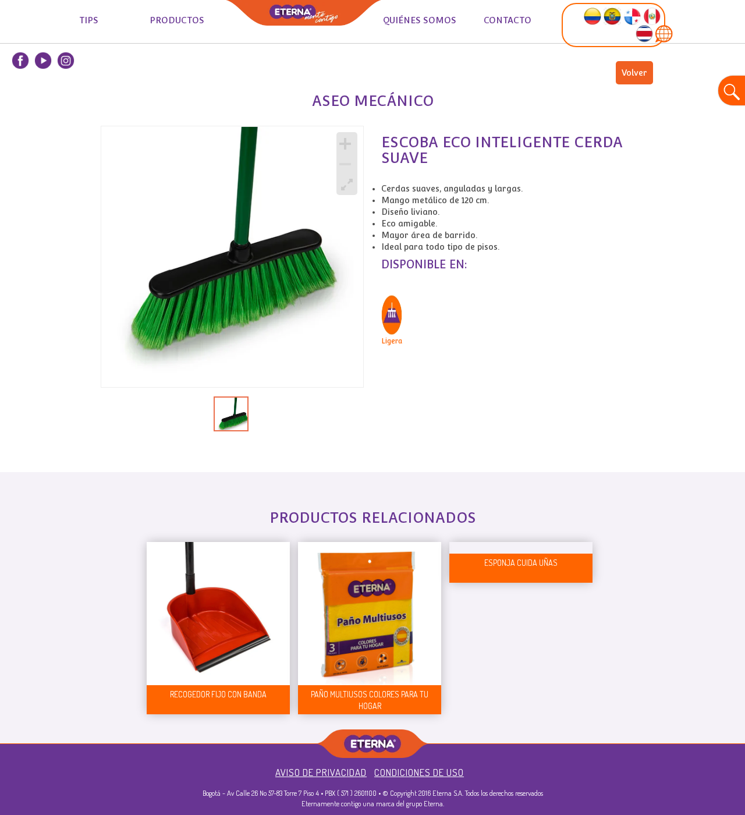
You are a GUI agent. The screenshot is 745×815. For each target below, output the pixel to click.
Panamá (65, 86)
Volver (634, 72)
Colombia (20, 86)
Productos (177, 20)
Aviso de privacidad (321, 772)
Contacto (507, 20)
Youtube (43, 60)
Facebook (20, 60)
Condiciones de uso (419, 772)
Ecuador (43, 86)
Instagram (65, 60)
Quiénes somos (419, 20)
